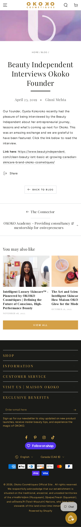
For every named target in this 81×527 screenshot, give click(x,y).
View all (40, 325)
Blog (44, 52)
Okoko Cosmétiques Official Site (33, 484)
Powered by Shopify (40, 510)
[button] (66, 5)
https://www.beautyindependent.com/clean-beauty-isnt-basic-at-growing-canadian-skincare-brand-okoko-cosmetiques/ (40, 157)
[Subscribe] (76, 409)
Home (35, 52)
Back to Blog (42, 189)
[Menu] (5, 5)
